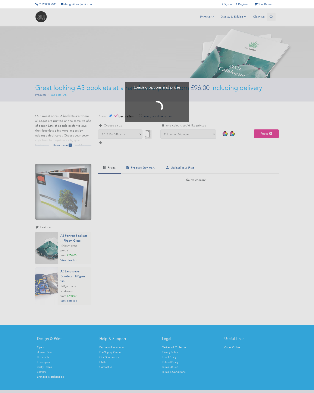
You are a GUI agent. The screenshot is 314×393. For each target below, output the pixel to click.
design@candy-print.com (78, 4)
